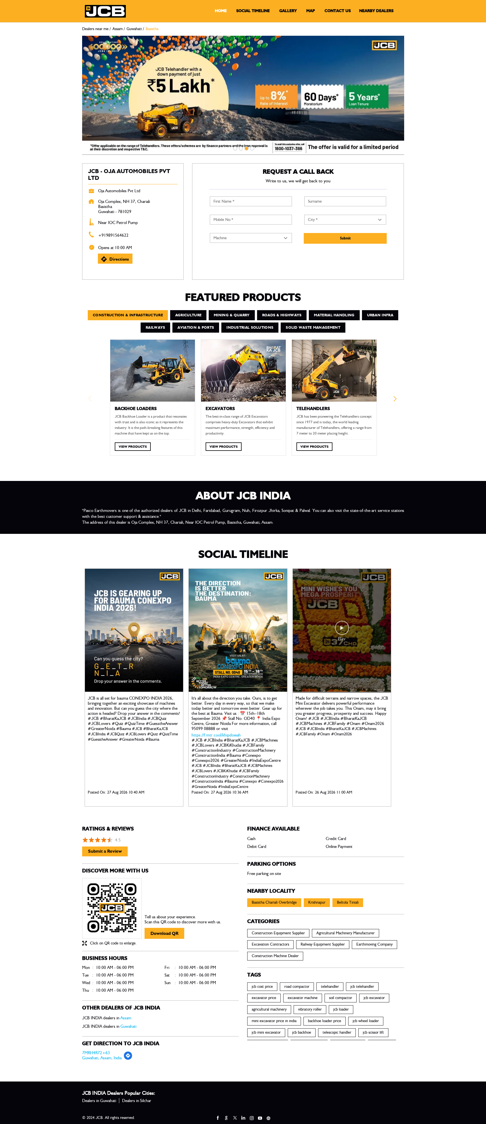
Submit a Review (105, 851)
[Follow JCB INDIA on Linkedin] (243, 1117)
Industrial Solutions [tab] (249, 327)
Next (396, 400)
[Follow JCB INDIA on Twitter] (234, 1117)
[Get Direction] (127, 1058)
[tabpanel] (243, 95)
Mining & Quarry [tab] (232, 315)
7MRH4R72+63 (96, 1052)
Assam (117, 29)
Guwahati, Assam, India (102, 1057)
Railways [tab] (155, 327)
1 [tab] (234, 147)
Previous (90, 400)
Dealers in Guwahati (99, 1100)
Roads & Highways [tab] (282, 315)
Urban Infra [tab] (380, 315)
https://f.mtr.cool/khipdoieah (216, 735)
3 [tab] (245, 147)
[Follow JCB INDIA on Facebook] (217, 1117)
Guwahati (134, 29)
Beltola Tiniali (348, 902)
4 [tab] (251, 147)
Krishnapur (316, 902)
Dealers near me (95, 29)
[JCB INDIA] (105, 11)
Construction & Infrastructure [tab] (128, 315)
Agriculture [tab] (188, 315)
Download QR (164, 933)
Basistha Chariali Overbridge (274, 902)
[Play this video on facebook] (342, 631)
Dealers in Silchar (136, 1100)
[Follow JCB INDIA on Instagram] (251, 1117)
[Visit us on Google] (226, 1117)
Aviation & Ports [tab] (195, 327)
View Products (133, 446)
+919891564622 (113, 235)
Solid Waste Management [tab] (313, 327)
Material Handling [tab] (334, 315)
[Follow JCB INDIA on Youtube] (259, 1117)
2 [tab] (240, 147)
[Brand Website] (268, 1117)
